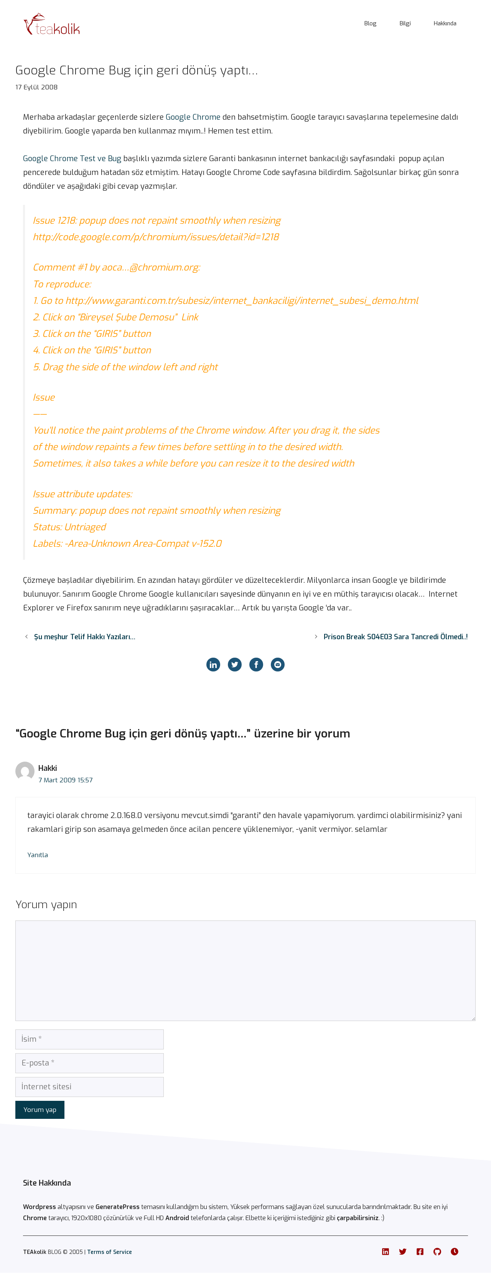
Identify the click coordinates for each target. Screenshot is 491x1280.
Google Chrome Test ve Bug (72, 158)
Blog (370, 23)
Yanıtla (37, 855)
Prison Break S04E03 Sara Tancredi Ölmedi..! (396, 637)
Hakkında (445, 23)
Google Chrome (193, 117)
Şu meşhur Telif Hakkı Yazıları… (84, 637)
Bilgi (405, 23)
